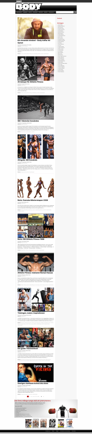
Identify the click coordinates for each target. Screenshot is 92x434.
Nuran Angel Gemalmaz (62, 56)
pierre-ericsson (38, 360)
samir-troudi (44, 323)
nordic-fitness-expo (29, 323)
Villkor (53, 431)
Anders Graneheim (61, 29)
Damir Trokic (60, 36)
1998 (22, 250)
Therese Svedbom (61, 68)
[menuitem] (18, 12)
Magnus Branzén (24, 124)
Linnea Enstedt (60, 50)
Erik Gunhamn (60, 38)
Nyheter (34, 12)
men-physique (34, 53)
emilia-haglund (45, 359)
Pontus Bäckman (61, 58)
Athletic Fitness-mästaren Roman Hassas (35, 273)
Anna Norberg (60, 30)
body (42, 359)
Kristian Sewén (60, 48)
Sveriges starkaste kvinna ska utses (33, 383)
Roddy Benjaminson (61, 60)
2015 (22, 322)
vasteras (32, 131)
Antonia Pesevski (61, 32)
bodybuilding (25, 209)
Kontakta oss (48, 431)
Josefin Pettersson (61, 47)
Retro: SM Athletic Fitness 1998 (31, 239)
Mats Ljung (60, 53)
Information (74, 431)
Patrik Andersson (61, 57)
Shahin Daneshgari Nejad (62, 63)
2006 (22, 209)
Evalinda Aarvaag (61, 39)
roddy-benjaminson (32, 250)
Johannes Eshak (61, 46)
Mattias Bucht (60, 54)
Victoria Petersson (24, 46)
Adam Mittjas (60, 24)
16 (41, 396)
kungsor (22, 394)
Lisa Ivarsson (60, 51)
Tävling (40, 12)
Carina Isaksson (61, 34)
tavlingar (19, 211)
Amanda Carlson (61, 28)
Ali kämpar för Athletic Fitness (30, 82)
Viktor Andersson (61, 71)
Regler (57, 431)
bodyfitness (30, 209)
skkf (21, 131)
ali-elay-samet (23, 53)
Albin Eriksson (60, 27)
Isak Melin (60, 42)
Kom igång (18, 12)
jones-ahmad (23, 360)
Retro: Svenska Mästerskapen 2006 (33, 200)
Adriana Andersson (61, 26)
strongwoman (26, 394)
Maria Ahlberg (60, 52)
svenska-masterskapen (44, 53)
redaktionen (23, 85)
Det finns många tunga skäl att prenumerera (32, 401)
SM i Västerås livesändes (28, 121)
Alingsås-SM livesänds (27, 160)
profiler (39, 53)
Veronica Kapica (61, 70)
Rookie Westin (60, 62)
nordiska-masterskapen (37, 323)
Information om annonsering (65, 431)
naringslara (46, 322)
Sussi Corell (60, 64)
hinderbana (34, 92)
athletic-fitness (29, 53)
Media (45, 12)
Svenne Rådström (61, 65)
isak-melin (36, 322)
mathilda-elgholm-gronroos (31, 360)
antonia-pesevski (32, 359)
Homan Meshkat (61, 41)
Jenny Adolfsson (61, 44)
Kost (30, 12)
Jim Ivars (59, 45)
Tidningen (51, 12)
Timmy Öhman (60, 69)
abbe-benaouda (26, 359)
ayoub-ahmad (38, 359)
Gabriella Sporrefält (61, 40)
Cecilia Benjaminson (61, 35)
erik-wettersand (26, 322)
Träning (24, 12)
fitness (41, 209)
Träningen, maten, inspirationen (31, 313)
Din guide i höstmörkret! (28, 348)
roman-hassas (42, 284)
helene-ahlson (31, 322)
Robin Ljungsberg (61, 59)
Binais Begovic (60, 33)
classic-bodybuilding (36, 209)
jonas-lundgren (41, 322)
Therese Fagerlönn (61, 66)
